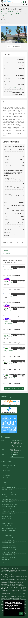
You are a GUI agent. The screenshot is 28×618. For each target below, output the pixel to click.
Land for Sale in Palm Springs (9, 528)
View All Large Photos (14, 46)
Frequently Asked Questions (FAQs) (10, 513)
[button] (23, 2)
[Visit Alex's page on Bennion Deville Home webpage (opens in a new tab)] (10, 402)
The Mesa (4, 482)
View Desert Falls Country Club (14, 388)
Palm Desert (7, 11)
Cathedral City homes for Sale (9, 494)
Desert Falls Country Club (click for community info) (13, 14)
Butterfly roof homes (7, 535)
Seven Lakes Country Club (8, 492)
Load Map (7, 250)
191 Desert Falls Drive (9, 364)
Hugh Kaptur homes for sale (8, 542)
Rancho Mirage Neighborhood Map (10, 499)
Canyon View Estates (7, 489)
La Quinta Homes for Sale (8, 509)
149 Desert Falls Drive (9, 337)
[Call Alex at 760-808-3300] (21, 2)
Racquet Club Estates (7, 468)
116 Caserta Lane (8, 350)
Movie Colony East (6, 475)
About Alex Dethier (6, 516)
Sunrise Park (5, 477)
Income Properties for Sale (8, 533)
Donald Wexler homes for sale (9, 547)
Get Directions (6, 253)
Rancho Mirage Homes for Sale (9, 497)
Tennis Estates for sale (7, 523)
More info (8, 610)
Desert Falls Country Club (17, 88)
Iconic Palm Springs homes (8, 554)
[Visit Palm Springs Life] (9, 424)
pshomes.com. (4, 571)
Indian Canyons (5, 485)
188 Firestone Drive (9, 323)
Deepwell (4, 480)
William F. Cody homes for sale (9, 550)
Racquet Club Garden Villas (8, 487)
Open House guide (6, 559)
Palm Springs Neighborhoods (9, 465)
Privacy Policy (7, 579)
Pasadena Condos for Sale (8, 511)
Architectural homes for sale (8, 552)
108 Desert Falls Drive (9, 377)
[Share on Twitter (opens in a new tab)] (5, 4)
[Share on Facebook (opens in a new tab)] (2, 4)
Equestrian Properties (7, 526)
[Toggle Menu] (25, 2)
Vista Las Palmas (6, 470)
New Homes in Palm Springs (8, 557)
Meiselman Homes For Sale (8, 540)
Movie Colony (5, 472)
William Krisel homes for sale (8, 545)
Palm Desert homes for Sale (8, 501)
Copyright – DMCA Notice (8, 562)
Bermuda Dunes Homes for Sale (9, 504)
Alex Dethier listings (6, 518)
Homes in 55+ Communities (8, 530)
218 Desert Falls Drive (9, 269)
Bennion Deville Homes (16, 440)
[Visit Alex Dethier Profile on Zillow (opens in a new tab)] (9, 410)
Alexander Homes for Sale (8, 538)
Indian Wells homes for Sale (8, 506)
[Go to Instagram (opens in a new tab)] (8, 4)
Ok (21, 613)
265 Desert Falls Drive (9, 296)
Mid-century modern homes (8, 521)
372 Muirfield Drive (9, 283)
